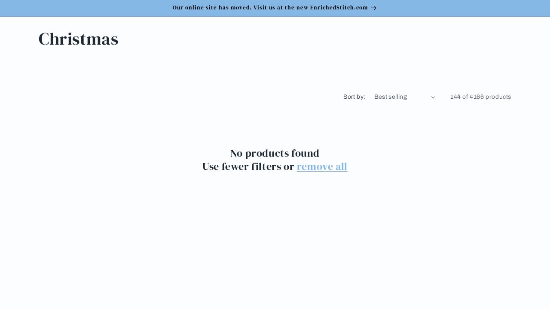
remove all (322, 166)
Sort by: (354, 97)
